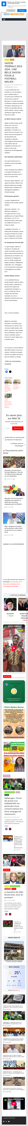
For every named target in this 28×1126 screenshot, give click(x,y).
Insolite (14, 888)
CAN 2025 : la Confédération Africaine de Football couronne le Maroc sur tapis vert (18, 926)
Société (6, 794)
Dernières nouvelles (9, 792)
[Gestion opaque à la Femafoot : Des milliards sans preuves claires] (8, 381)
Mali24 (13, 900)
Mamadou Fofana (18, 84)
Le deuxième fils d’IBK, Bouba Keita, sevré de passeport (13, 895)
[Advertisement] (14, 30)
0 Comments (14, 87)
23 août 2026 (7, 1009)
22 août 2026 (7, 1042)
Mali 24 (13, 1118)
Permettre (23, 10)
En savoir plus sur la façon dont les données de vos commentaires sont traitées (12, 584)
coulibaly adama (16, 817)
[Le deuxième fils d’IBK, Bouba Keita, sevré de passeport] (14, 878)
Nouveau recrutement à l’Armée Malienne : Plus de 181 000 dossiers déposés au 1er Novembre (14, 473)
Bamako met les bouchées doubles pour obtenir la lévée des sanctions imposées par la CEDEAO (14, 501)
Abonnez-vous (18, 428)
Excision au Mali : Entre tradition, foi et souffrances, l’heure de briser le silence (13, 1006)
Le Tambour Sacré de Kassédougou (17, 445)
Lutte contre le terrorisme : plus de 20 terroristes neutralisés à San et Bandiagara (14, 1089)
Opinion (17, 792)
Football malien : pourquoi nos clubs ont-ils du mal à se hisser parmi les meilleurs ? (8, 403)
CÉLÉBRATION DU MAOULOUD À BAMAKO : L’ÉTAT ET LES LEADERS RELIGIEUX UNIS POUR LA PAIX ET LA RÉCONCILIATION (18, 842)
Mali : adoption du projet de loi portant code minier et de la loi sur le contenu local (14, 529)
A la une (7, 59)
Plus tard (15, 10)
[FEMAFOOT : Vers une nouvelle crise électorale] (16, 381)
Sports (12, 59)
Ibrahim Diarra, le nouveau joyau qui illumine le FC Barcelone (14, 438)
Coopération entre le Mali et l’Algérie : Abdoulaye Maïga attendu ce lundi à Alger (13, 1056)
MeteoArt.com (16, 990)
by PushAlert (4, 11)
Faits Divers (7, 888)
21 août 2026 (7, 1091)
